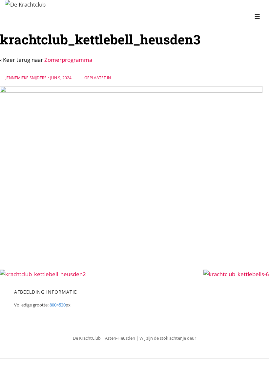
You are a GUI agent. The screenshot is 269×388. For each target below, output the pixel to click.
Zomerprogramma (68, 59)
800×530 (58, 305)
